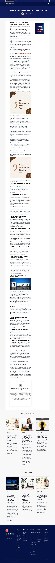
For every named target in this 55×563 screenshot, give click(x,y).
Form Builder (19, 533)
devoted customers (16, 370)
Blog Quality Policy (39, 545)
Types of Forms (33, 532)
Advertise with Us (46, 541)
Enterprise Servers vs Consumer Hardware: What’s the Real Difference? (12, 497)
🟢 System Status (8, 538)
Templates (39, 537)
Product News (46, 538)
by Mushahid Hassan (29, 13)
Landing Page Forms (32, 552)
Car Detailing (25, 540)
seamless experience (18, 336)
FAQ (37, 534)
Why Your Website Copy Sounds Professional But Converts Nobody (42, 437)
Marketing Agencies (25, 533)
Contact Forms (33, 544)
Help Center (39, 532)
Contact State (19, 545)
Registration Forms (32, 540)
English (8, 0)
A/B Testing (18, 547)
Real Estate (25, 535)
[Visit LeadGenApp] (10, 4)
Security (38, 541)
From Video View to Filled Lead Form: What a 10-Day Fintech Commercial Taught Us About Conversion (27, 439)
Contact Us (46, 532)
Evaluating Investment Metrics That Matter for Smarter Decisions (26, 497)
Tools (38, 543)
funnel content (26, 190)
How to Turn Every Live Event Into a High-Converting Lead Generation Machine (12, 437)
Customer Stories (45, 535)
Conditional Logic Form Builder (19, 539)
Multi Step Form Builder (19, 536)
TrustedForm (19, 543)
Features (18, 549)
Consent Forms (33, 554)
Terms (43, 559)
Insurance (25, 538)
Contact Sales (17, 0)
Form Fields (39, 539)
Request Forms (33, 542)
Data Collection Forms (33, 547)
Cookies (39, 559)
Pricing (18, 542)
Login (48, 0)
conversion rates (21, 233)
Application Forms (32, 537)
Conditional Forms (32, 549)
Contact (44, 0)
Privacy (46, 559)
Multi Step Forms (32, 535)
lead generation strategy (23, 53)
